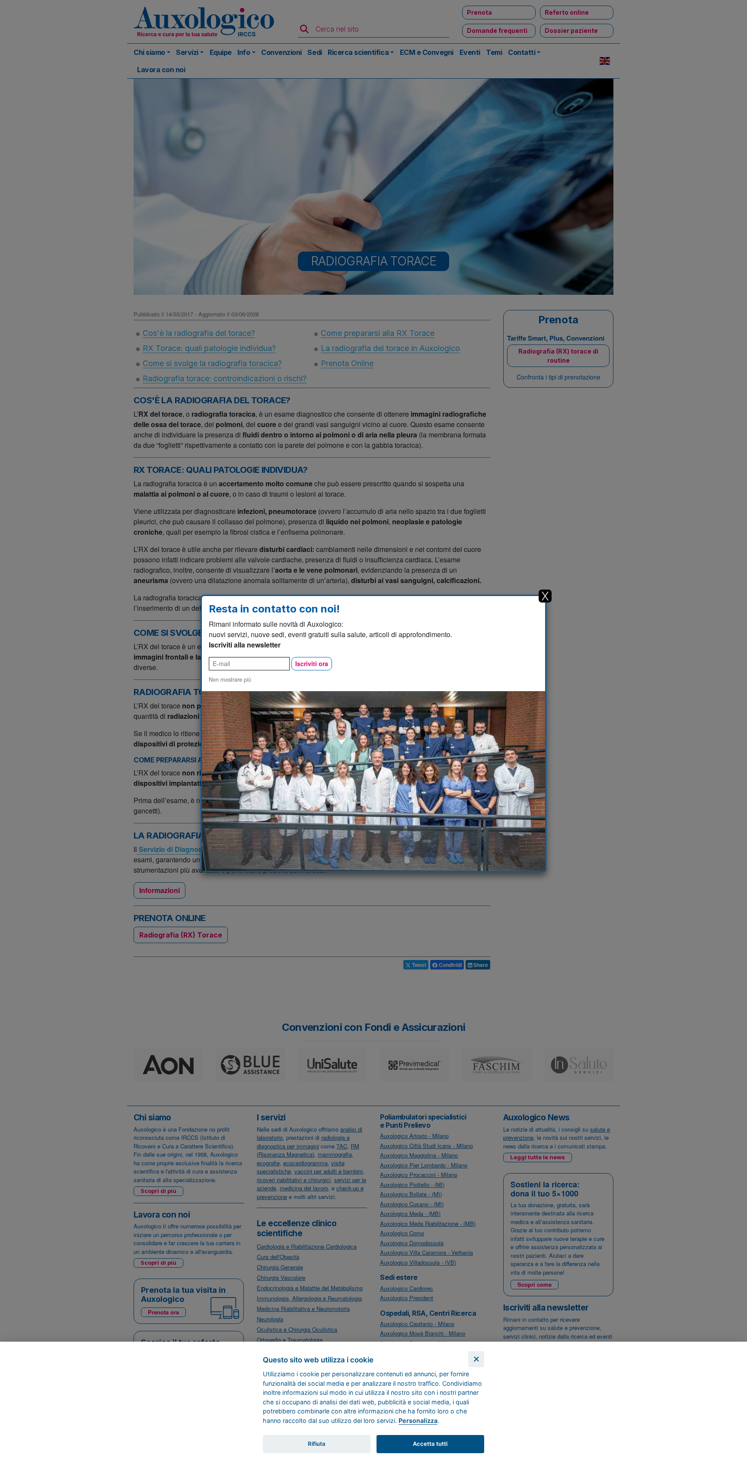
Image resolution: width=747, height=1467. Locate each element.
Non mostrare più (230, 679)
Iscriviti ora (311, 663)
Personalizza (418, 1420)
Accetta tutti (430, 1443)
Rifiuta (317, 1443)
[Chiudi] (476, 1359)
